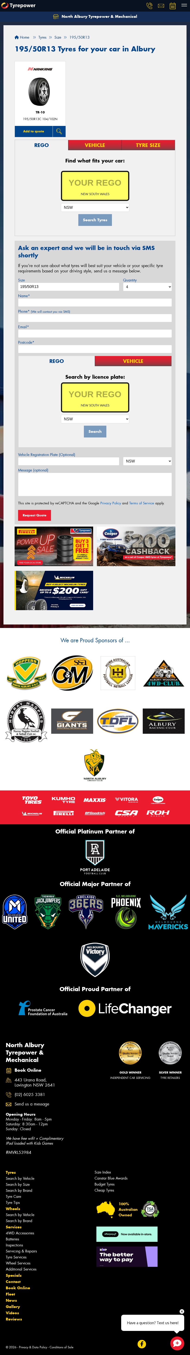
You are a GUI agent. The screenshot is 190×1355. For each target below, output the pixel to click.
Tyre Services (16, 1257)
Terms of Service (141, 503)
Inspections (14, 1245)
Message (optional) (33, 470)
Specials (14, 1275)
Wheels (13, 1208)
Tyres (11, 1172)
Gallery (13, 1306)
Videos (12, 1312)
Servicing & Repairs (21, 1251)
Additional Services (21, 1269)
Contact (13, 1281)
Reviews (14, 1319)
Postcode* (26, 342)
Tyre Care (13, 1196)
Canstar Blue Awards (111, 1178)
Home (24, 37)
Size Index (103, 1172)
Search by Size (18, 1184)
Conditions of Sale (61, 1347)
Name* (24, 295)
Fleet (10, 1294)
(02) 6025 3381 (30, 1094)
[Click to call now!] (149, 6)
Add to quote (33, 131)
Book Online (18, 1287)
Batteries (12, 1239)
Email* (23, 327)
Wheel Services (18, 1263)
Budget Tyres (104, 1184)
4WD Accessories (20, 1233)
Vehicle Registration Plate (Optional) (46, 454)
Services (14, 1227)
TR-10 (40, 112)
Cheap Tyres (104, 1190)
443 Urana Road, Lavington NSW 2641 (35, 1082)
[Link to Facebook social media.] (141, 1344)
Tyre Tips (13, 1202)
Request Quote (34, 515)
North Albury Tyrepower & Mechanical (98, 16)
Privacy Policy (110, 503)
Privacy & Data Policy (33, 1347)
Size (21, 280)
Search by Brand (19, 1190)
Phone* (44, 311)
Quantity (130, 280)
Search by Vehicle (20, 1178)
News (11, 1300)
